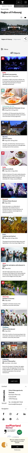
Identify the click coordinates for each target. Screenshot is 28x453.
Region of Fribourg (7, 39)
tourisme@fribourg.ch (15, 404)
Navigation (5, 409)
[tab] (14, 386)
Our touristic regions (19, 6)
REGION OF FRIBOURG (7, 6)
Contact (4, 386)
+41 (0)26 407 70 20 (17, 402)
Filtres (6, 49)
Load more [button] (14, 381)
